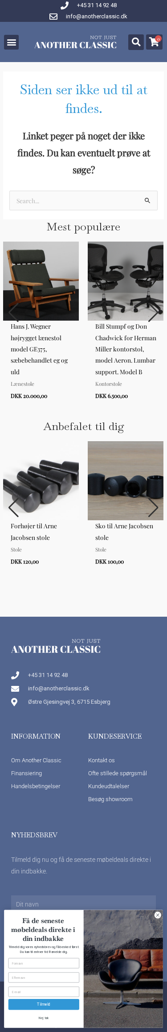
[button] (11, 42)
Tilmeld (43, 1004)
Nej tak (44, 1018)
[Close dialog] (157, 915)
